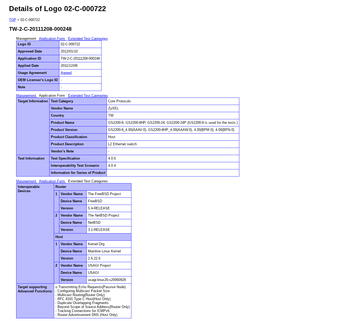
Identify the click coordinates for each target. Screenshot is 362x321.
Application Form (52, 39)
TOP (12, 20)
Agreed (66, 73)
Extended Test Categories (88, 39)
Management (26, 96)
